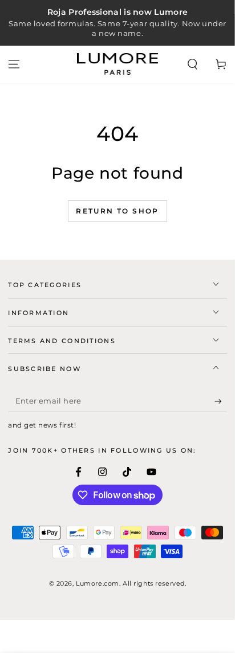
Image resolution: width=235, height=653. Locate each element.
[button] (192, 64)
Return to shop (117, 211)
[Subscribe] (220, 401)
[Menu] (14, 64)
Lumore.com (97, 583)
